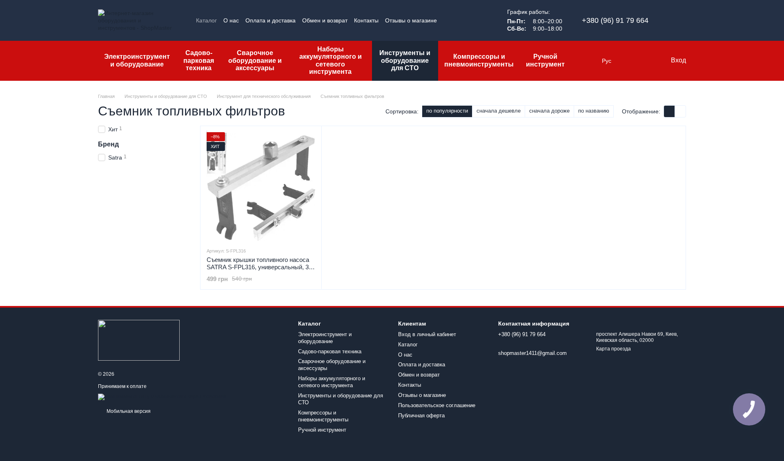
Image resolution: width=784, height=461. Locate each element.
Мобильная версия (128, 411)
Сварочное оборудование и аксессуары (255, 60)
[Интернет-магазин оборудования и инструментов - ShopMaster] (139, 340)
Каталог (206, 20)
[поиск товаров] (585, 60)
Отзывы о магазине (411, 20)
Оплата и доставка (270, 20)
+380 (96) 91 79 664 (615, 20)
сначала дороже (549, 111)
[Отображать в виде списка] (680, 111)
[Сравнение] (631, 61)
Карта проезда (613, 349)
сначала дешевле (499, 111)
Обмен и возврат (324, 20)
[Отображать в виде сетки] (669, 111)
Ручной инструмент (545, 60)
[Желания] (647, 61)
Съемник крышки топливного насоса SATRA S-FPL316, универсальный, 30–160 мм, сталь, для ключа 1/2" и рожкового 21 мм (261, 270)
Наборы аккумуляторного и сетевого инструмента (330, 60)
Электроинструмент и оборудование (137, 60)
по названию (593, 111)
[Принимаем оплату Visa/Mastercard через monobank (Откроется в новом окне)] (162, 396)
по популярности (447, 111)
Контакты (366, 20)
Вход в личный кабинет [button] (427, 334)
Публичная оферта (421, 415)
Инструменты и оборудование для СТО (404, 60)
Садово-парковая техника (198, 60)
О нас (231, 20)
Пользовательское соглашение (436, 405)
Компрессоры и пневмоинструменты (479, 60)
